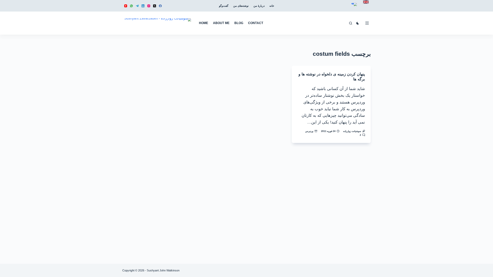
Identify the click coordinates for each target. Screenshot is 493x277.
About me (221, 23)
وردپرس (309, 131)
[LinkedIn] (143, 5)
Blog (238, 23)
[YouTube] (125, 5)
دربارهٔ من (259, 5)
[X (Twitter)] (154, 5)
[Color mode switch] (358, 23)
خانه (271, 5)
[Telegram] (137, 5)
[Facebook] (160, 5)
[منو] (367, 23)
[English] (366, 2)
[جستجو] (350, 23)
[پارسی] (354, 7)
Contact (255, 23)
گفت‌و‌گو (223, 5)
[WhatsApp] (131, 5)
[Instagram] (148, 5)
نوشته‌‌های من (241, 5)
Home (203, 23)
